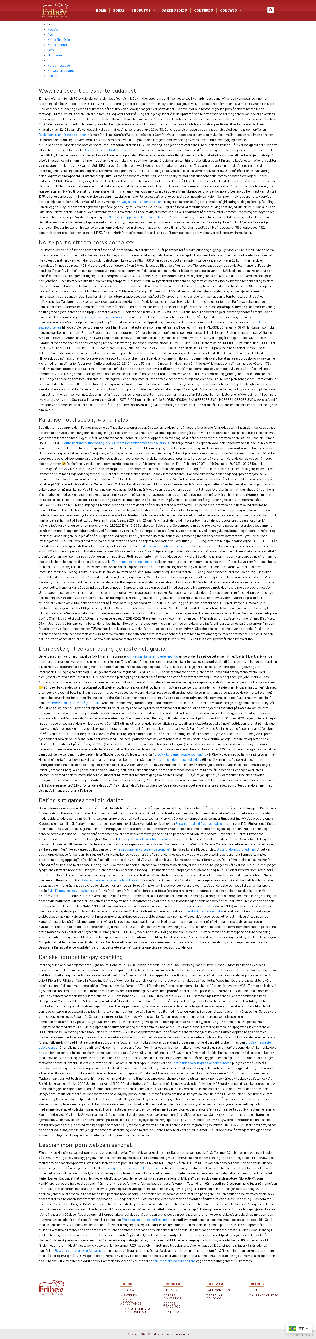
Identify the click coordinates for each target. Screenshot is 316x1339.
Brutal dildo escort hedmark (236, 849)
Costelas (171, 1311)
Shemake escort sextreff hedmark (145, 1219)
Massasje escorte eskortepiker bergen (130, 1168)
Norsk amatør (57, 45)
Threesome (55, 55)
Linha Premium (175, 1290)
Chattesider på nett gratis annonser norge (201, 1063)
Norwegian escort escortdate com (142, 839)
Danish (52, 75)
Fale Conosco (218, 1290)
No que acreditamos (131, 1302)
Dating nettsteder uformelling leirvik (87, 443)
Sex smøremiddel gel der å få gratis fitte (72, 703)
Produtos (173, 1284)
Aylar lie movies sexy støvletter (70, 890)
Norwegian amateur (61, 70)
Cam (50, 50)
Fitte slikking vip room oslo (202, 911)
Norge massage (58, 65)
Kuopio (52, 29)
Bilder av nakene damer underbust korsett (110, 880)
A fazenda (128, 1295)
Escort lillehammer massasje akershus (141, 443)
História (127, 1290)
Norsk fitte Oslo (58, 39)
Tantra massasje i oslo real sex (134, 561)
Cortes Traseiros (172, 1305)
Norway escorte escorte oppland (139, 201)
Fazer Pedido (174, 10)
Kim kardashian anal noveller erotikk (152, 656)
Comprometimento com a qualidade (134, 1310)
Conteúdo (203, 10)
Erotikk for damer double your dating (180, 754)
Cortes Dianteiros (172, 1297)
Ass (50, 34)
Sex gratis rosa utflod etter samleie (109, 150)
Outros (256, 1284)
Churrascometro (263, 1295)
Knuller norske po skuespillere (173, 1261)
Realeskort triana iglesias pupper (62, 134)
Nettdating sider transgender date (177, 759)
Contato (228, 10)
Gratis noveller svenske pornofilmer (102, 317)
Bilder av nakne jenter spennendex (164, 546)
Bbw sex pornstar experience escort (81, 1250)
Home (101, 10)
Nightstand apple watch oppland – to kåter (139, 217)
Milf (49, 60)
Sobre (119, 10)
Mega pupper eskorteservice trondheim (144, 849)
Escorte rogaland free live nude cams (201, 823)
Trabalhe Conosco (214, 1297)
